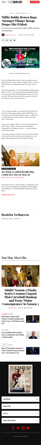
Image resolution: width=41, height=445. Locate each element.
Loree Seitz (13, 308)
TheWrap (6, 399)
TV (31, 13)
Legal (5, 413)
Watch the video (6, 195)
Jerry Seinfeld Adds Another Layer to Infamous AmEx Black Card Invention (13, 334)
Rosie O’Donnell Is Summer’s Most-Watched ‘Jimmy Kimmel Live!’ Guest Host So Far (13, 350)
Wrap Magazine (9, 420)
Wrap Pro (7, 406)
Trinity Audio (19, 73)
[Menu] (4, 2)
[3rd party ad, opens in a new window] (20, 155)
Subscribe (35, 2)
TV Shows (5, 314)
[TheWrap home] (15, 2)
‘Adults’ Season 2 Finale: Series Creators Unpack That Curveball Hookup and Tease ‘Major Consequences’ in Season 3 (20, 297)
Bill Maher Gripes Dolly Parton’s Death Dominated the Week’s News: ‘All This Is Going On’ (13, 320)
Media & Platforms (21, 13)
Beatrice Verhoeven (10, 35)
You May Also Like (14, 257)
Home (11, 13)
